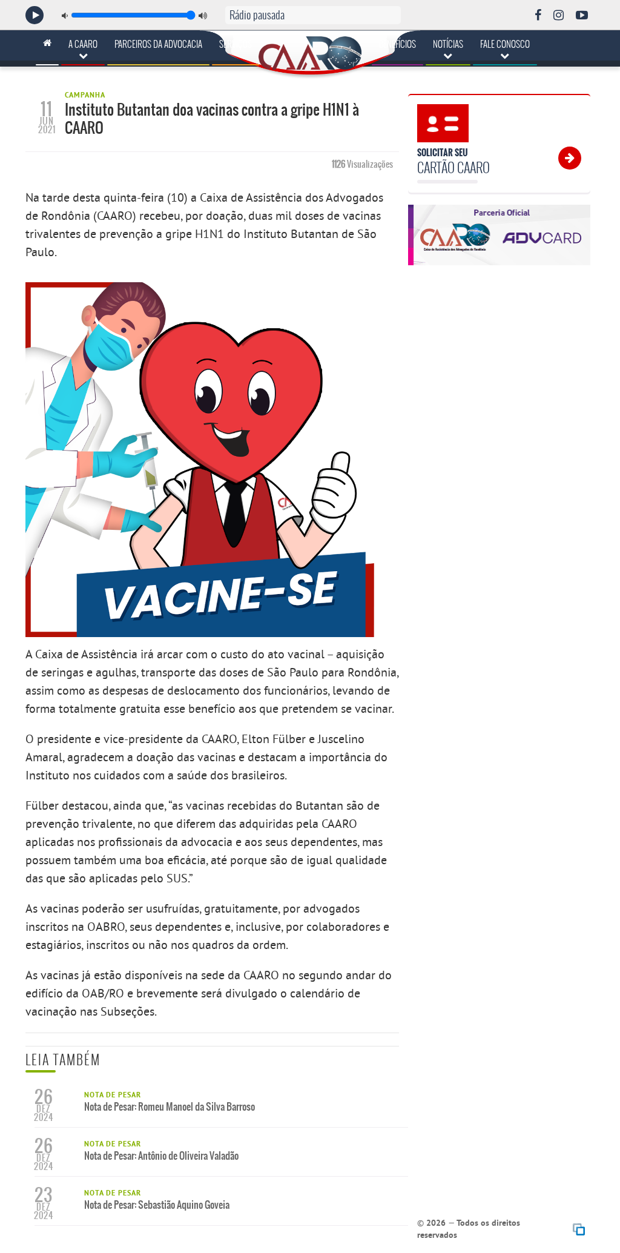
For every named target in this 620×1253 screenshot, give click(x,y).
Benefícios (397, 44)
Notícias (448, 44)
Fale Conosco (505, 44)
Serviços (235, 44)
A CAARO (82, 44)
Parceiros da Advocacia (158, 44)
